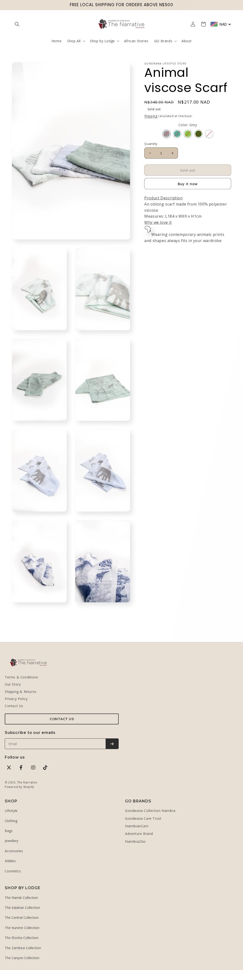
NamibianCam (137, 826)
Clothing (11, 821)
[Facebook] (21, 767)
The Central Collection (22, 917)
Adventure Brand (139, 833)
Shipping (150, 116)
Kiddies (10, 861)
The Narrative (27, 782)
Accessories (14, 851)
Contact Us (14, 706)
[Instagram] (33, 767)
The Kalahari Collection (22, 907)
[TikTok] (45, 767)
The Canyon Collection (22, 958)
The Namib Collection (21, 897)
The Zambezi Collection (23, 948)
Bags (9, 830)
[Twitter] (9, 767)
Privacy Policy (16, 698)
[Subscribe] (112, 744)
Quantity (150, 144)
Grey (166, 134)
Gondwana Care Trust (143, 818)
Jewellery (11, 840)
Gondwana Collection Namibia (150, 810)
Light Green (188, 134)
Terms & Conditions (21, 677)
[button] (17, 24)
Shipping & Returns (21, 691)
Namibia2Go (135, 841)
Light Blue (177, 134)
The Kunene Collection (22, 927)
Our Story (13, 684)
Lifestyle (11, 810)
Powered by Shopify (19, 787)
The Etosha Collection (21, 937)
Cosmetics (13, 871)
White (209, 134)
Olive (198, 134)
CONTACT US (62, 719)
